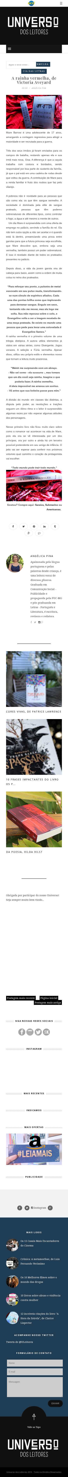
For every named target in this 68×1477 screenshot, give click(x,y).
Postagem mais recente (21, 998)
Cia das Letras (34, 71)
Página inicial (48, 998)
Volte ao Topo (34, 1427)
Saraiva (39, 504)
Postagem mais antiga (48, 1002)
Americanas (54, 509)
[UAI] (31, 3)
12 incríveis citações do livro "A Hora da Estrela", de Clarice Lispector (40, 1318)
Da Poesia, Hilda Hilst (24, 852)
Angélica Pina (42, 556)
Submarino (51, 504)
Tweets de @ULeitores (19, 1342)
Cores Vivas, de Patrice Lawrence (33, 711)
